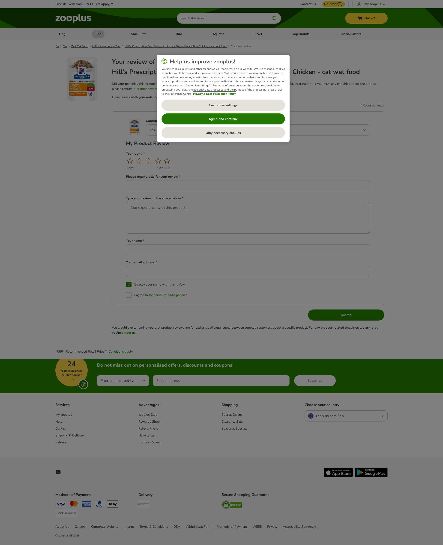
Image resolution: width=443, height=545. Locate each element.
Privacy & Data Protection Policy (214, 94)
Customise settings (223, 105)
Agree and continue (223, 119)
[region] (223, 98)
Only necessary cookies (223, 133)
